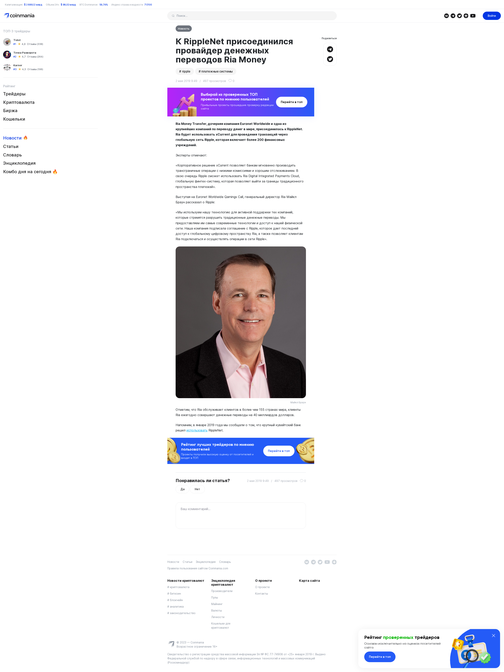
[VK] (446, 15)
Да (182, 489)
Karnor (17, 65)
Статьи (11, 146)
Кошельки (14, 119)
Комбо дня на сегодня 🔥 (30, 171)
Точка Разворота (24, 52)
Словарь (12, 154)
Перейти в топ (292, 102)
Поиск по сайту (173, 16)
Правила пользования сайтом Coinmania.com (197, 568)
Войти (492, 15)
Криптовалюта (19, 102)
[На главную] (19, 15)
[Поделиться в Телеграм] (330, 48)
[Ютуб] (473, 15)
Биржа (10, 110)
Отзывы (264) (35, 56)
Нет (197, 489)
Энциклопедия (19, 163)
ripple (186, 71)
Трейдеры (14, 93)
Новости (12, 137)
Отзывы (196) (35, 69)
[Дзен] (465, 15)
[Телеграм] (452, 15)
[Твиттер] (459, 15)
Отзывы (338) (35, 44)
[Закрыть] (493, 635)
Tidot (17, 40)
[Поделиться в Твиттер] (330, 58)
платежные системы (217, 71)
